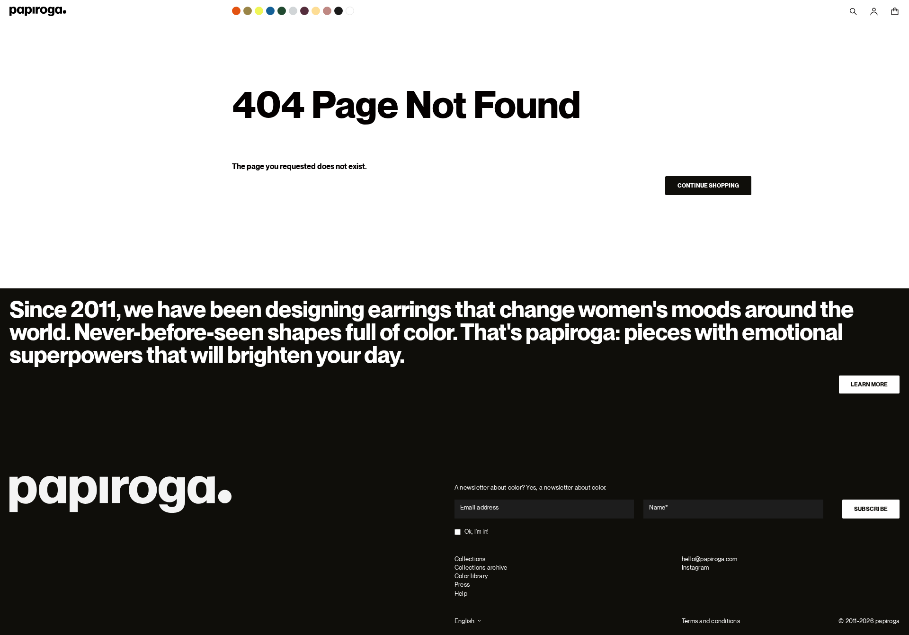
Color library (471, 576)
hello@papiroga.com (709, 559)
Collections (470, 559)
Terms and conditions (711, 621)
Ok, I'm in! (476, 531)
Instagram (695, 567)
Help (460, 593)
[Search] (853, 11)
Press (462, 584)
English (464, 621)
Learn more (869, 384)
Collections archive (481, 567)
